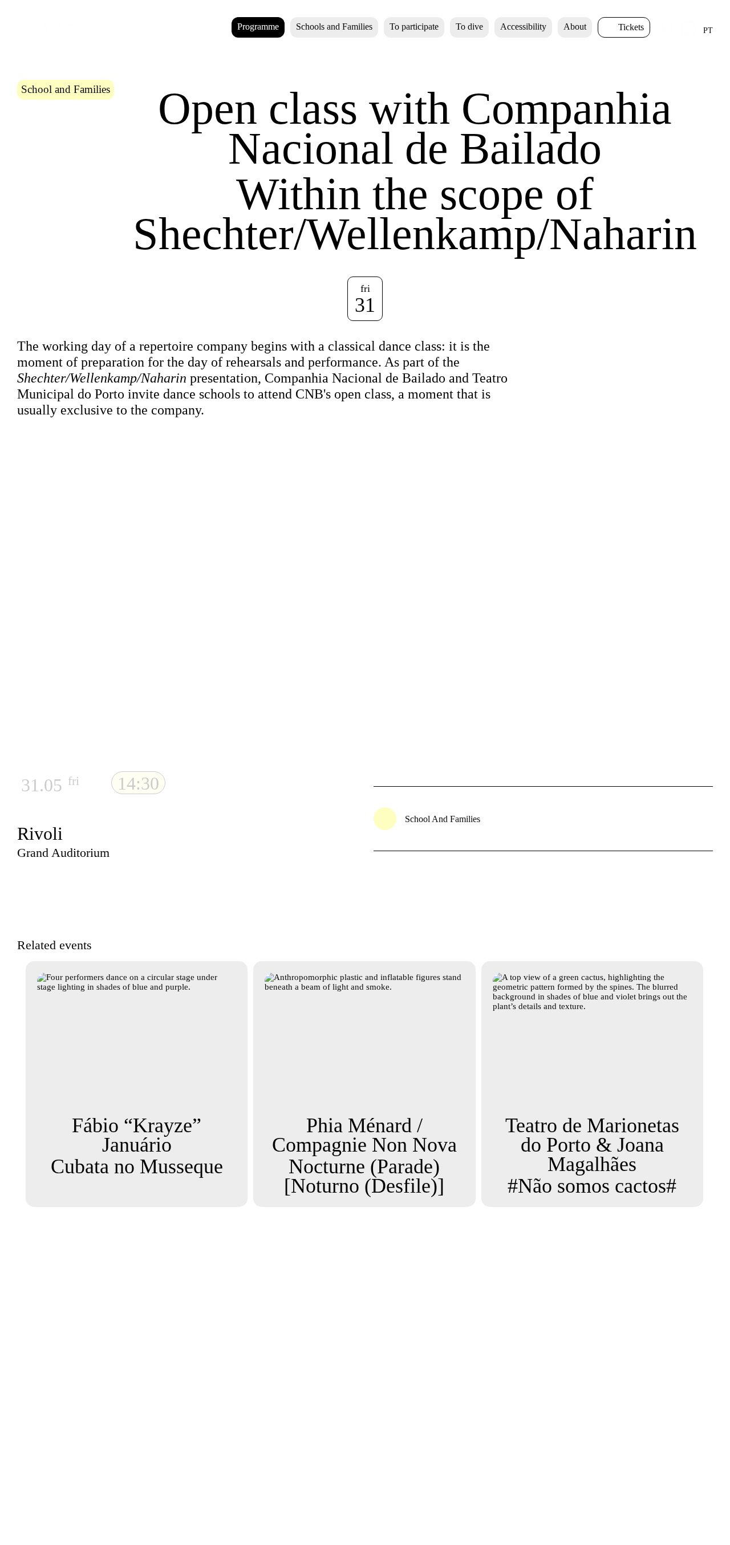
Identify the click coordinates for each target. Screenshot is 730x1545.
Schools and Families (334, 26)
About (574, 26)
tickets (631, 27)
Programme (258, 26)
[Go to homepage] (49, 46)
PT (708, 30)
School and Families (65, 89)
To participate (414, 26)
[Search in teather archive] (669, 33)
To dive (469, 26)
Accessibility (523, 26)
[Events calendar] (688, 34)
